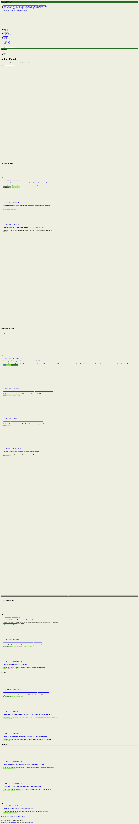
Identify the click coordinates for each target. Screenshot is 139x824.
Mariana (14, 209)
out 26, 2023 (8, 639)
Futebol (5, 38)
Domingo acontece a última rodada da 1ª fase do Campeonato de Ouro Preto (20, 8)
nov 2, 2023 (8, 617)
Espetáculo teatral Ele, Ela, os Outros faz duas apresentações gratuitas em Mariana (22, 7)
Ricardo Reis (16, 388)
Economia (8, 365)
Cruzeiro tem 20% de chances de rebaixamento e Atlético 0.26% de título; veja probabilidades (24, 5)
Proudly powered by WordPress (8, 822)
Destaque (14, 187)
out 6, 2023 (8, 448)
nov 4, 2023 (8, 224)
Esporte (8, 425)
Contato (2, 816)
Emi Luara (15, 617)
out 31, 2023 (8, 358)
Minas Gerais (25, 646)
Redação (14, 224)
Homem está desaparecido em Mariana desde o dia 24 (15, 10)
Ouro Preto (13, 395)
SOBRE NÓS (6, 43)
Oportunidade (14, 365)
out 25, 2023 (8, 388)
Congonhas (6, 33)
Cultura (18, 624)
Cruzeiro (8, 41)
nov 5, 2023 (8, 202)
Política (5, 37)
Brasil (4, 365)
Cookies (23, 816)
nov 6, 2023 (8, 180)
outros (30, 646)
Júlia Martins (16, 733)
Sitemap (12, 816)
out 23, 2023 (8, 661)
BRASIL (5, 36)
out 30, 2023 (8, 733)
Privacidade (17, 816)
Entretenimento (18, 646)
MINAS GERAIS (7, 34)
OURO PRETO (7, 29)
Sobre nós (7, 816)
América (8, 42)
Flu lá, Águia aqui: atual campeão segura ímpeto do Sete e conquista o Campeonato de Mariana (25, 6)
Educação (8, 395)
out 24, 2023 (8, 783)
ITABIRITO (6, 32)
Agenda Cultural (7, 624)
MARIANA (6, 30)
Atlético (8, 40)
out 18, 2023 (8, 418)
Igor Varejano (15, 180)
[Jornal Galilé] (1, 27)
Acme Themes (29, 822)
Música (22, 624)
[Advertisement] (44, 316)
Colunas (5, 668)
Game (16, 668)
